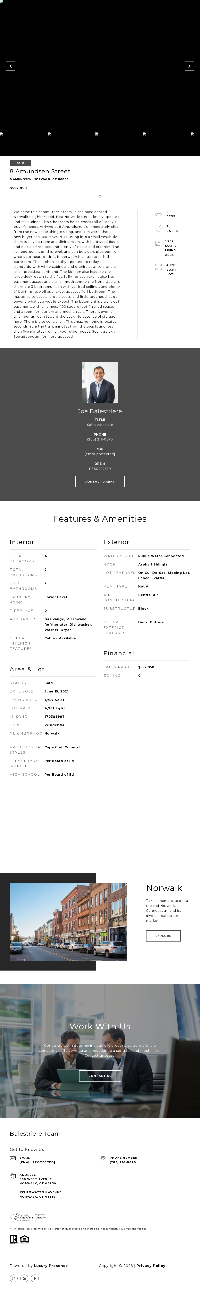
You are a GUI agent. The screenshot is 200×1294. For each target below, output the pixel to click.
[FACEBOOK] (35, 1278)
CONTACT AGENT (100, 481)
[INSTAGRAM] (14, 1278)
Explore (163, 936)
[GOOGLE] (24, 1278)
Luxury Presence (51, 1266)
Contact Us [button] (100, 1076)
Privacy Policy (151, 1266)
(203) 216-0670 (100, 439)
